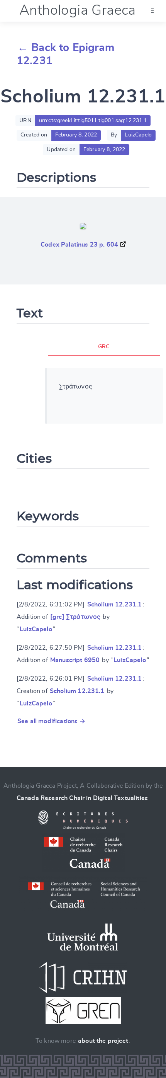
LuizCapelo (36, 629)
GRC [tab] (103, 346)
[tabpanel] (104, 396)
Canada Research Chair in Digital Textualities (82, 798)
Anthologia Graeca (77, 10)
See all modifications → (51, 721)
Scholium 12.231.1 (114, 604)
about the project (103, 1041)
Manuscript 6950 (75, 660)
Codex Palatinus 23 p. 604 (79, 245)
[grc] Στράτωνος (75, 617)
